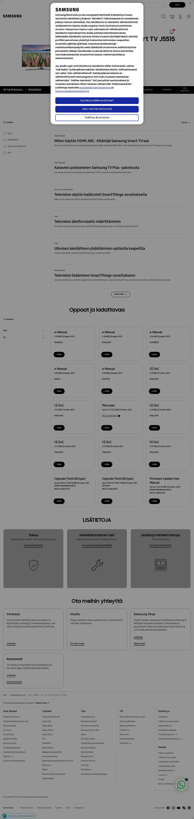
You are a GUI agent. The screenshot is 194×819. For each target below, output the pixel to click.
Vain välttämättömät (97, 109)
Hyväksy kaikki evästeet (97, 100)
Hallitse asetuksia (97, 117)
